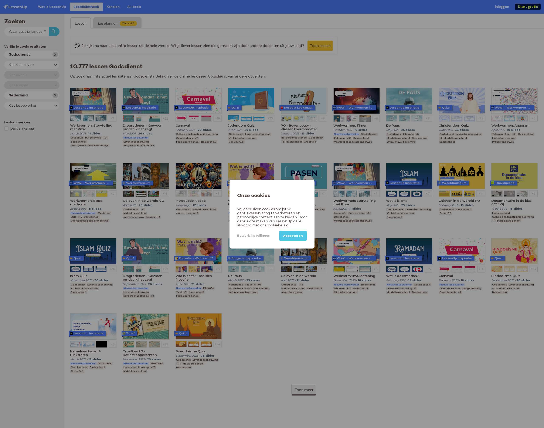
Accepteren (293, 235)
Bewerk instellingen (253, 235)
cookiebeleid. (278, 225)
